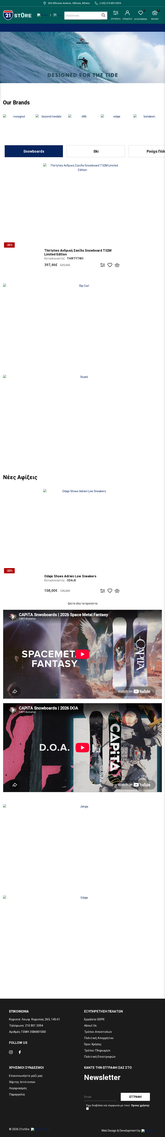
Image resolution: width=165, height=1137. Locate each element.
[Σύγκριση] (102, 264)
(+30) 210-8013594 (110, 3)
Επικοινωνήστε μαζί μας (26, 1076)
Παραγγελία (17, 1094)
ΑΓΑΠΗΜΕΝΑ (140, 15)
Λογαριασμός (18, 1088)
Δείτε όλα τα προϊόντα (82, 603)
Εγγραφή (135, 1096)
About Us (90, 1025)
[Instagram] (11, 1052)
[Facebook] (20, 1052)
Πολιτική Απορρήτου (98, 1038)
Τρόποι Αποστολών (98, 1032)
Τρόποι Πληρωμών (97, 1050)
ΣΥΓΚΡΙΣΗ (116, 19)
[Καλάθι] (117, 264)
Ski (95, 151)
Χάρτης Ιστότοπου (22, 1082)
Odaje (71, 580)
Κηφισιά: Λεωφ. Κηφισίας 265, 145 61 (34, 1019)
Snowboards (33, 151)
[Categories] (3, 24)
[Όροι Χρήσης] (140, 1105)
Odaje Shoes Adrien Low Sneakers (70, 576)
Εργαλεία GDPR (94, 1019)
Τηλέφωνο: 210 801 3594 (26, 1025)
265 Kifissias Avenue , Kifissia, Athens (69, 3)
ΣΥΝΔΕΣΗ (127, 19)
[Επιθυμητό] (109, 264)
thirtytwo (75, 258)
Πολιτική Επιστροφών (100, 1056)
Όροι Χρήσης (92, 1044)
